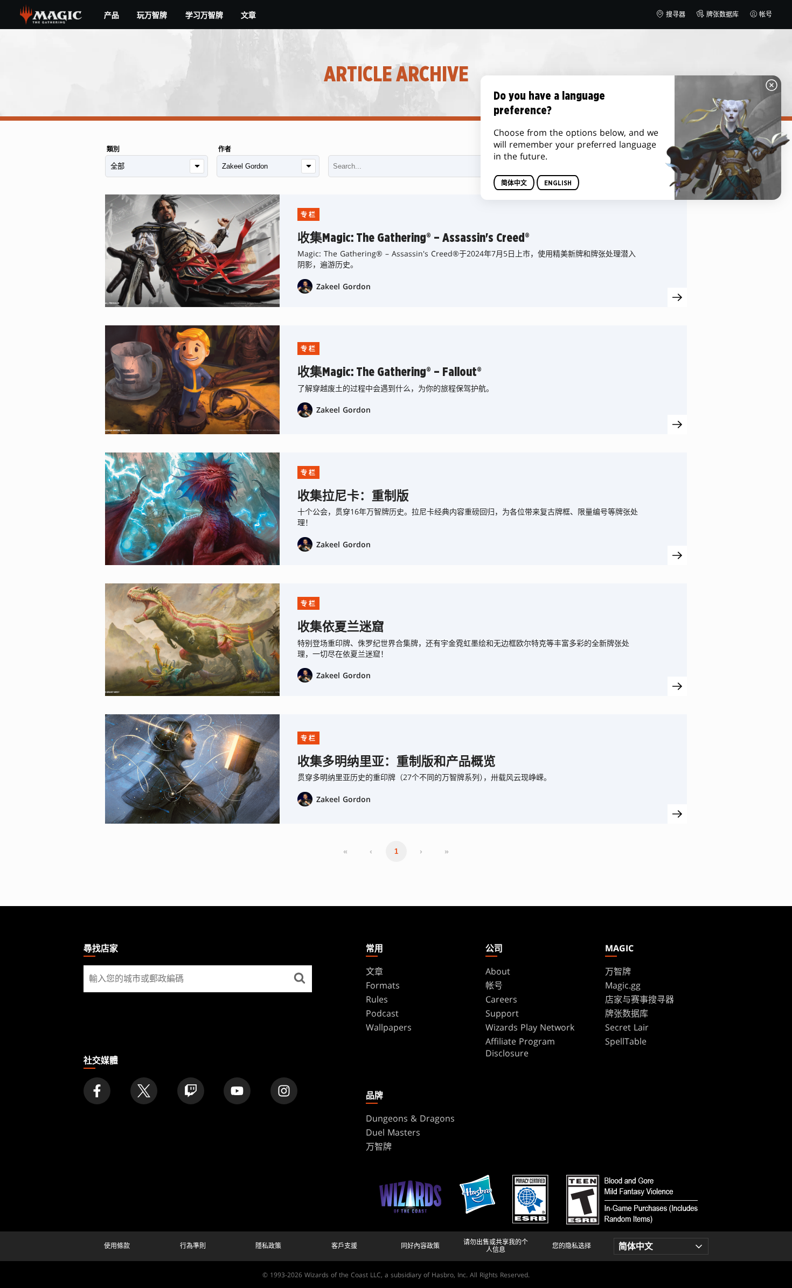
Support (502, 1013)
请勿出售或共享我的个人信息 (495, 1246)
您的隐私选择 (571, 1246)
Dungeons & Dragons (410, 1118)
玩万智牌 (152, 15)
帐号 (765, 14)
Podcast (382, 1013)
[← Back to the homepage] (51, 13)
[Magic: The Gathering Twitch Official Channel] (190, 1090)
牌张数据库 (722, 14)
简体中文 (514, 183)
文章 (248, 15)
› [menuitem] (421, 851)
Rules (377, 999)
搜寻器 (675, 14)
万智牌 (618, 971)
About (497, 971)
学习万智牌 (204, 15)
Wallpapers (389, 1027)
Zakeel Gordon (343, 286)
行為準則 (193, 1246)
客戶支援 (344, 1246)
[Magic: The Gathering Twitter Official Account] (143, 1090)
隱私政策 (268, 1246)
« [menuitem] (345, 851)
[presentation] (677, 297)
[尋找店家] (299, 978)
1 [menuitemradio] (396, 851)
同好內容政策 (420, 1246)
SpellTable (626, 1041)
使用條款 (117, 1246)
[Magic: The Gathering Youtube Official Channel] (237, 1090)
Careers (501, 999)
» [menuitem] (446, 851)
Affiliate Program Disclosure (520, 1047)
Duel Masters (393, 1132)
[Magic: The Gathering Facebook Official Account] (97, 1090)
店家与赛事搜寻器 (639, 999)
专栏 (308, 214)
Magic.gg (623, 985)
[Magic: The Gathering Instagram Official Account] (283, 1090)
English (558, 183)
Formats (383, 985)
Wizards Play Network (529, 1027)
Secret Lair (627, 1027)
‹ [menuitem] (371, 851)
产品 (111, 15)
